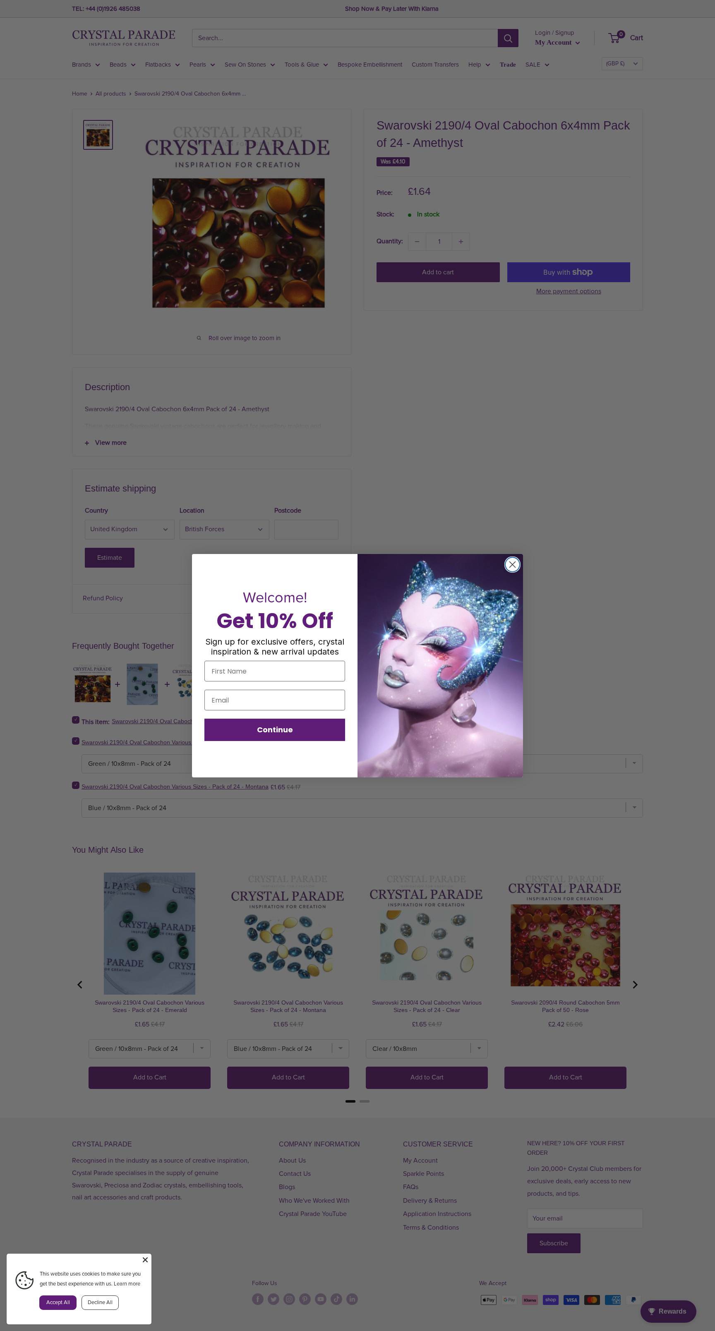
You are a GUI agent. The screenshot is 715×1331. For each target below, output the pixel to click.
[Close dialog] (512, 564)
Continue (275, 729)
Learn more (127, 1284)
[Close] (145, 1260)
